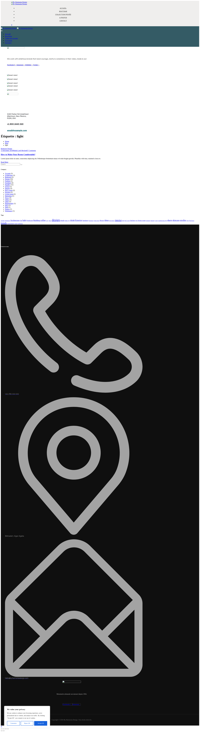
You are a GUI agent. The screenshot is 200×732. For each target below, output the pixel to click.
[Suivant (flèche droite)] (4, 730)
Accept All (41, 723)
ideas (106, 220)
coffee (43, 220)
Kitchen (7, 192)
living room (142, 220)
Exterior (78, 220)
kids (123, 220)
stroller (183, 220)
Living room (9, 194)
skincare (176, 220)
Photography (9, 203)
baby (25, 220)
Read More (4, 162)
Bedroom (4, 149)
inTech (7, 186)
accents (2, 220)
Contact (8, 43)
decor (50, 220)
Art (21, 220)
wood (16, 223)
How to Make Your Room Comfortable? (18, 154)
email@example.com (17, 130)
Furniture (8, 183)
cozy (47, 220)
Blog (6, 143)
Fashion (7, 181)
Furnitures (91, 220)
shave (169, 220)
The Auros (191, 220)
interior (118, 220)
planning (152, 220)
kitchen (132, 220)
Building (36, 220)
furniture (85, 220)
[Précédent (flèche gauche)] (1, 730)
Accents (7, 173)
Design (9, 149)
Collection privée (11, 38)
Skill (6, 207)
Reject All (27, 723)
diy (69, 220)
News (7, 198)
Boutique (8, 36)
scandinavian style (162, 220)
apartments (7, 220)
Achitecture (9, 175)
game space (96, 220)
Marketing (8, 196)
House (102, 220)
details (62, 220)
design (56, 220)
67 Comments (31, 150)
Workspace (8, 211)
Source (7, 209)
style (188, 220)
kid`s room (127, 220)
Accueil (8, 34)
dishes (66, 220)
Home (7, 141)
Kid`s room (8, 190)
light (136, 220)
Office (7, 200)
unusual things (10, 223)
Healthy (7, 185)
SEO (6, 205)
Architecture (15, 220)
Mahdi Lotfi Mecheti (20, 150)
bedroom (30, 220)
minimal (148, 220)
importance (112, 220)
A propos (8, 40)
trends (4, 223)
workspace (20, 223)
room (156, 220)
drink (72, 220)
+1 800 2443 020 (15, 124)
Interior (7, 188)
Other (7, 201)
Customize (13, 723)
